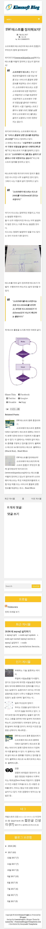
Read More (23, 451)
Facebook (25, 394)
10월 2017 (11, 870)
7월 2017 (11, 889)
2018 (10, 846)
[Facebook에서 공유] (18, 409)
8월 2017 (11, 882)
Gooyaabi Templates (28, 924)
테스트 (23, 37)
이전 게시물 (36, 498)
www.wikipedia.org (24, 57)
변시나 (21, 817)
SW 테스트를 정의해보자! (23, 29)
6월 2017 (11, 895)
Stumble (12, 402)
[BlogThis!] (13, 409)
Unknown (13, 607)
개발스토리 (10, 816)
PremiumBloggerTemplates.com (28, 922)
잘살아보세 (16, 820)
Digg (23, 402)
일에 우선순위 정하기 (24, 703)
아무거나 (29, 817)
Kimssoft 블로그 (24, 915)
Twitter (12, 398)
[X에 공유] (16, 409)
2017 (10, 852)
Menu (9, 19)
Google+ (24, 398)
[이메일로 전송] (11, 409)
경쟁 (17, 768)
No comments (24, 39)
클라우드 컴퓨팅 (21, 825)
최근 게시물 (10, 498)
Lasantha (9, 922)
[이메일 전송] (7, 409)
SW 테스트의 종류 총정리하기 (28, 735)
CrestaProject (19, 919)
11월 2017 (11, 864)
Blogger (23, 917)
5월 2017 (11, 901)
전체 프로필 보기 (12, 611)
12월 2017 (11, 857)
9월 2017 (11, 876)
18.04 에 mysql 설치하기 (18, 631)
